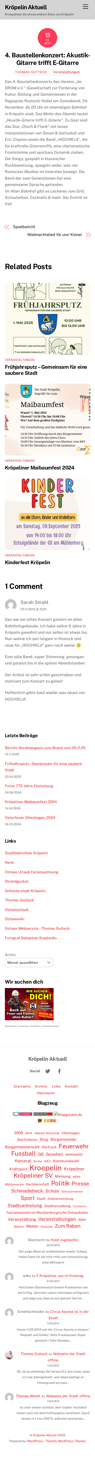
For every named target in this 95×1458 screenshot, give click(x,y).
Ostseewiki (14, 919)
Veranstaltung (22, 1219)
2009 (18, 1133)
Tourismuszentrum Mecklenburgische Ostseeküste (47, 1212)
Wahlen (19, 1226)
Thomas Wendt (28, 1396)
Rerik (9, 862)
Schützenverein (72, 1191)
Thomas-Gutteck (19, 900)
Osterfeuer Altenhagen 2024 (30, 818)
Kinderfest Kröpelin (27, 562)
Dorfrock (49, 1147)
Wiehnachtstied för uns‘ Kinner (54, 234)
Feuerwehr (74, 1146)
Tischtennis (79, 1206)
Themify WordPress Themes (65, 1441)
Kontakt (71, 1086)
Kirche (37, 1161)
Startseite (22, 1086)
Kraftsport (18, 1169)
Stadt (41, 1199)
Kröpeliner (74, 1168)
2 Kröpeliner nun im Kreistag (60, 1276)
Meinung (63, 1176)
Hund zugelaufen (64, 1240)
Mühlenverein (14, 1184)
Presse (80, 1183)
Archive (41, 1086)
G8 (41, 1154)
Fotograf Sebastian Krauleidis (31, 938)
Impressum (46, 1093)
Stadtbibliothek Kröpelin (26, 853)
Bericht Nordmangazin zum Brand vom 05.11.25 (45, 748)
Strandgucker (17, 881)
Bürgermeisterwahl (22, 1147)
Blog (44, 1139)
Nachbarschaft (37, 1184)
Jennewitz (74, 1154)
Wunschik (46, 1226)
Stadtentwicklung (60, 1199)
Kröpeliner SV (33, 1175)
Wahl (82, 1220)
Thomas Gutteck (31, 72)
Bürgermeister (63, 1139)
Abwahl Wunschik (46, 1133)
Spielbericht (24, 226)
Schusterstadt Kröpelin (25, 891)
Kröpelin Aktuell (45, 1435)
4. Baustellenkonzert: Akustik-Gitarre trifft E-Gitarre (47, 58)
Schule (52, 1190)
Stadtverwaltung (57, 1206)
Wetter (32, 1226)
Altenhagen (71, 1133)
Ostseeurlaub (16, 909)
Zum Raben (67, 1226)
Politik (60, 1183)
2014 (28, 1133)
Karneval (23, 1160)
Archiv (10, 955)
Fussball (23, 1153)
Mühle (76, 1176)
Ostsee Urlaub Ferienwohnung (31, 872)
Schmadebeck (27, 1190)
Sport (28, 1198)
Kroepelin (45, 1168)
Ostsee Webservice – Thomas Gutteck (37, 928)
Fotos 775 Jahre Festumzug (29, 786)
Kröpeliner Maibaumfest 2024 (40, 468)
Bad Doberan (27, 1140)
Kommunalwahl (66, 1161)
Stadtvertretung (25, 1205)
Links (56, 1086)
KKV (47, 1161)
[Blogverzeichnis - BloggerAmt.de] (68, 1114)
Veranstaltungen (66, 72)
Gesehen (54, 1154)
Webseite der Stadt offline (68, 1396)
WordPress (35, 1441)
